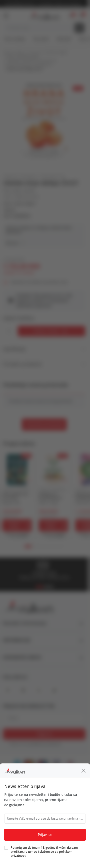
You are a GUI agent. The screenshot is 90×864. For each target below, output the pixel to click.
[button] (83, 770)
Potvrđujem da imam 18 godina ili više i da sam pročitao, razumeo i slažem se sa (44, 852)
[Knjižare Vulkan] (14, 770)
